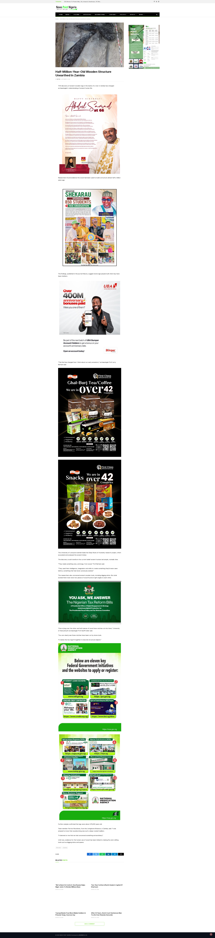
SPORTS (132, 14)
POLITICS (123, 14)
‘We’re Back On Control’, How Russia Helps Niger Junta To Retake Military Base (70, 886)
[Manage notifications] (211, 934)
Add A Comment (89, 924)
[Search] (156, 14)
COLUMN (76, 14)
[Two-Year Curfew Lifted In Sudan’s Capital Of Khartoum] (107, 873)
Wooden (58, 847)
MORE (141, 14)
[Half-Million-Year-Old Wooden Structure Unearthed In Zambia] (89, 45)
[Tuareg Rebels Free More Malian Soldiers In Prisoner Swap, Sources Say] (71, 901)
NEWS (67, 14)
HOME (61, 14)
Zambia (65, 847)
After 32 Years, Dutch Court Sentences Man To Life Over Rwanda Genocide (106, 914)
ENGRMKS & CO (83, 935)
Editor (58, 79)
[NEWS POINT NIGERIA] (66, 7)
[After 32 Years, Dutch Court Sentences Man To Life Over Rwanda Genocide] (107, 901)
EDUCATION (87, 14)
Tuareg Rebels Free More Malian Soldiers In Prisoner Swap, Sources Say (70, 914)
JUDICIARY (112, 14)
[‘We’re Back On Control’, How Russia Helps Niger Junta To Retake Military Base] (71, 873)
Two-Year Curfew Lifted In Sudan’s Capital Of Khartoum (107, 886)
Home (56, 19)
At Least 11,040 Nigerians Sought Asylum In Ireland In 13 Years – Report (83, 1)
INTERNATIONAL (100, 14)
